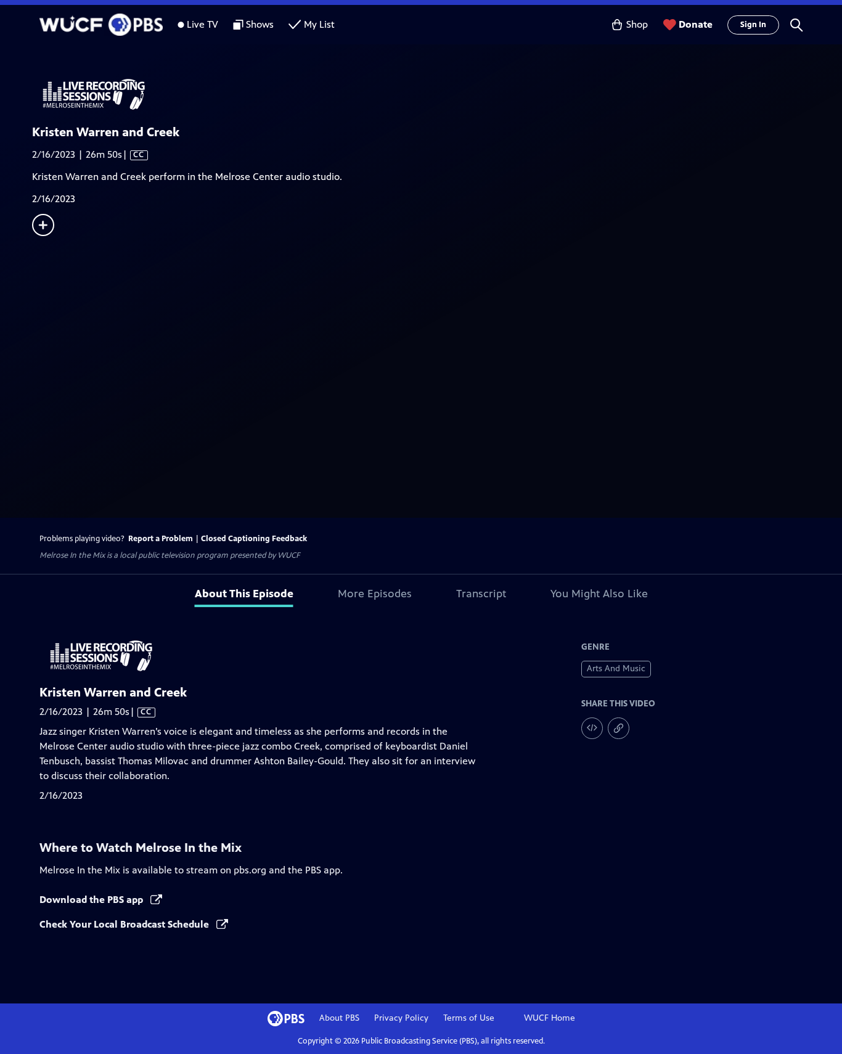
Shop (637, 24)
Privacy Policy (401, 1018)
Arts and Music (616, 668)
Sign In (753, 25)
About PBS (339, 1018)
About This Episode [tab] (244, 593)
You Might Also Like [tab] (599, 593)
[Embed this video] (592, 728)
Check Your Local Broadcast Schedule (125, 924)
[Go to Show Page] (437, 94)
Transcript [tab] (481, 593)
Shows (260, 24)
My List (319, 24)
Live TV (202, 24)
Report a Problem (160, 539)
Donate (696, 24)
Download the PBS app (92, 899)
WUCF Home (549, 1018)
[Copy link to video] (618, 728)
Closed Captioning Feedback (254, 539)
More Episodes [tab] (375, 593)
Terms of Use (468, 1018)
